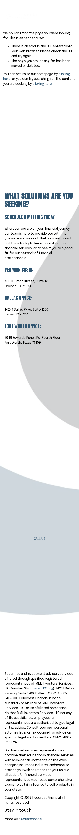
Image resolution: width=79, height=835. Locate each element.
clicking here (42, 84)
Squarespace (31, 819)
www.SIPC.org (43, 688)
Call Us (39, 539)
